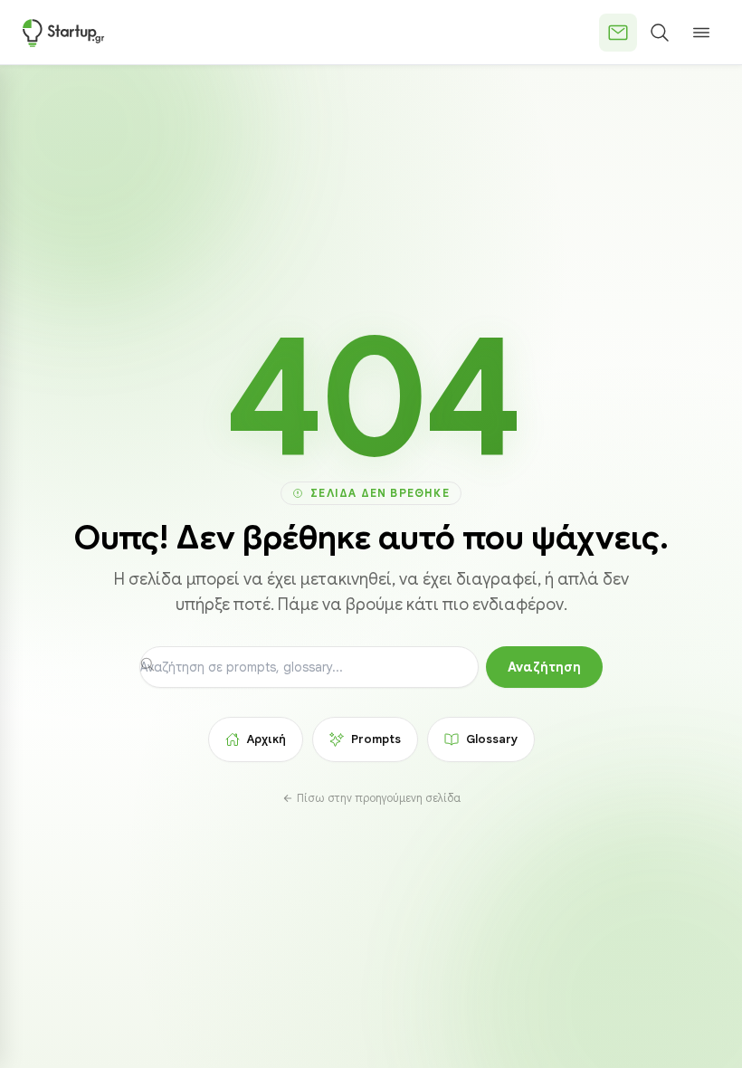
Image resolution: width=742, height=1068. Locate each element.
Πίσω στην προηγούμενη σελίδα (379, 798)
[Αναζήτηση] (660, 33)
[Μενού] (701, 33)
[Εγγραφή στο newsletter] (618, 33)
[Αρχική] (63, 32)
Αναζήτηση (544, 667)
